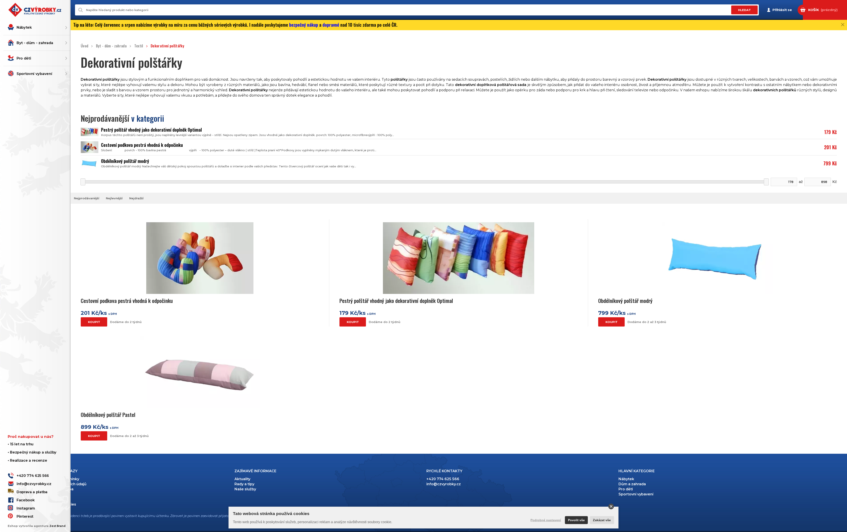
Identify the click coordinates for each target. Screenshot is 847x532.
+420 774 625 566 (33, 476)
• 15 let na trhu (21, 444)
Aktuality (242, 479)
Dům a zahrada (632, 484)
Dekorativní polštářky (167, 46)
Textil (138, 46)
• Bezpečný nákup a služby (32, 452)
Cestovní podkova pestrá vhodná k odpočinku (142, 144)
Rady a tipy (244, 484)
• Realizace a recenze (27, 460)
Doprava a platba (32, 492)
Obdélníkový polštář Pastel (108, 414)
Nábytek (24, 27)
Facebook (25, 500)
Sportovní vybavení (34, 74)
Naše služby (245, 489)
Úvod (84, 46)
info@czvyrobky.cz (34, 484)
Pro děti (24, 58)
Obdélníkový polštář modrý (125, 161)
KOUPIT (94, 322)
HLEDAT (744, 10)
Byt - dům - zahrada (35, 43)
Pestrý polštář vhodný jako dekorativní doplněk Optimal (151, 129)
